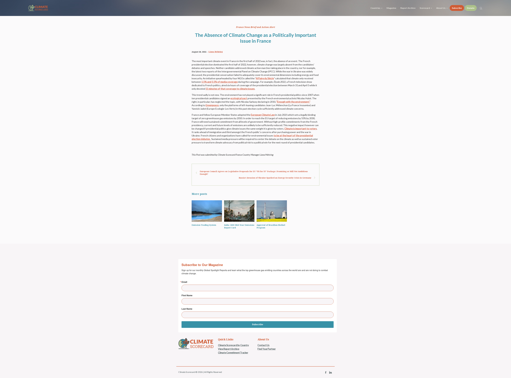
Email (184, 282)
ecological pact (238, 98)
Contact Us (263, 345)
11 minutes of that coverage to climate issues (230, 88)
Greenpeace (212, 105)
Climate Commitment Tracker (233, 352)
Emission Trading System (204, 225)
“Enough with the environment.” (293, 101)
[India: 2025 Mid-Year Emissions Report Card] (239, 211)
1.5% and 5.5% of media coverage (219, 81)
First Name (187, 295)
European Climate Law (263, 114)
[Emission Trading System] (207, 211)
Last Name (187, 309)
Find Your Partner (266, 348)
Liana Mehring (215, 52)
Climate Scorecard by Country (233, 345)
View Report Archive (228, 348)
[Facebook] (325, 372)
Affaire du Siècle (265, 78)
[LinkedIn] (330, 372)
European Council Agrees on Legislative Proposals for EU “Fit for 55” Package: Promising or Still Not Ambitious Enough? (254, 172)
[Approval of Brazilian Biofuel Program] (272, 211)
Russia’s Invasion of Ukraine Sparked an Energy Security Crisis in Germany (275, 178)
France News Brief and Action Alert (255, 27)
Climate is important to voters (300, 128)
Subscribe (257, 324)
